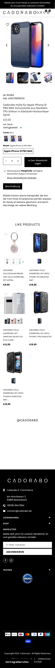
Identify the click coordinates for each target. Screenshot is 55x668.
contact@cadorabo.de (19, 510)
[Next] (48, 45)
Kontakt (38, 661)
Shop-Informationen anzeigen (22, 177)
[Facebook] (5, 560)
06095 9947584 (15, 505)
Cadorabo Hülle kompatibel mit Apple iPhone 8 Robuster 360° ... (13, 395)
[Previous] (7, 45)
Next (23, 261)
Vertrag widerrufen (17, 662)
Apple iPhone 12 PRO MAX (18, 151)
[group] (14, 242)
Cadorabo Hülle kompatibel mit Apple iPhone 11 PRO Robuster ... (40, 335)
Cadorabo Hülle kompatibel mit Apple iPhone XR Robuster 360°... (39, 275)
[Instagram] (11, 560)
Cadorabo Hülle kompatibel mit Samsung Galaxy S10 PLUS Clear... (13, 335)
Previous (5, 261)
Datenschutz (44, 658)
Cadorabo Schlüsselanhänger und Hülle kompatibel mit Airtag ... (13, 275)
